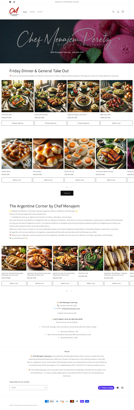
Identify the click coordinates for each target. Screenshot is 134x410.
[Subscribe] (44, 387)
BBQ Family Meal (105, 115)
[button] (113, 11)
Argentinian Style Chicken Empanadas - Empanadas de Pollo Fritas (39, 274)
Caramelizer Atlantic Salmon (104, 171)
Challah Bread (6, 171)
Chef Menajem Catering (20, 405)
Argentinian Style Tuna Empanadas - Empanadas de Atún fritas (64, 274)
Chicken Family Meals (41, 115)
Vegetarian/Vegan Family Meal (76, 115)
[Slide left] (62, 187)
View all (67, 193)
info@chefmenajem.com (71, 308)
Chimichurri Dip (83, 273)
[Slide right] (71, 187)
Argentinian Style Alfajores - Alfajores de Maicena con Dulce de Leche (115, 274)
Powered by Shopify (32, 405)
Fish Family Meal (7, 115)
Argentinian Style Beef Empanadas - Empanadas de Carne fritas (13, 274)
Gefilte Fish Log (69, 171)
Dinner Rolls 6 (37, 171)
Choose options (17, 123)
